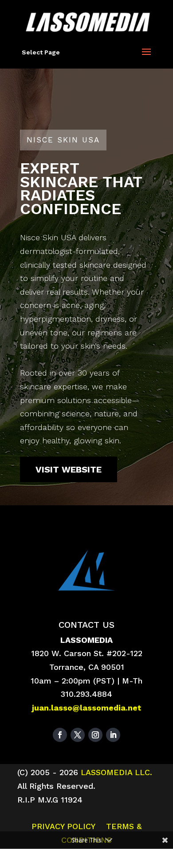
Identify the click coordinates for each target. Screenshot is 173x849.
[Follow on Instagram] (95, 735)
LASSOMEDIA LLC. (115, 772)
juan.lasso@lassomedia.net (87, 707)
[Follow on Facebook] (60, 735)
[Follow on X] (78, 735)
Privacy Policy (63, 826)
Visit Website (68, 469)
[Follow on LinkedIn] (113, 735)
